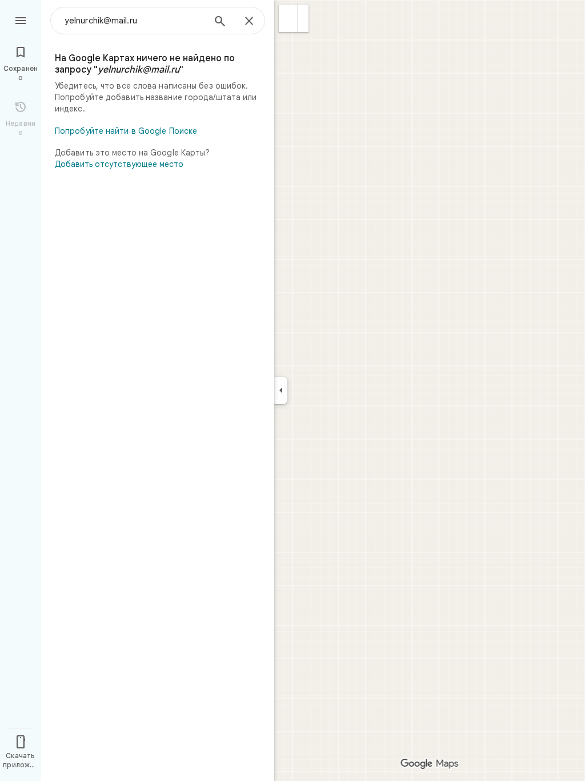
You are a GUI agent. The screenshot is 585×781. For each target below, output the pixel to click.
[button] (288, 18)
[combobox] (134, 20)
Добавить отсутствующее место (119, 164)
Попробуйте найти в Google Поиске (126, 131)
